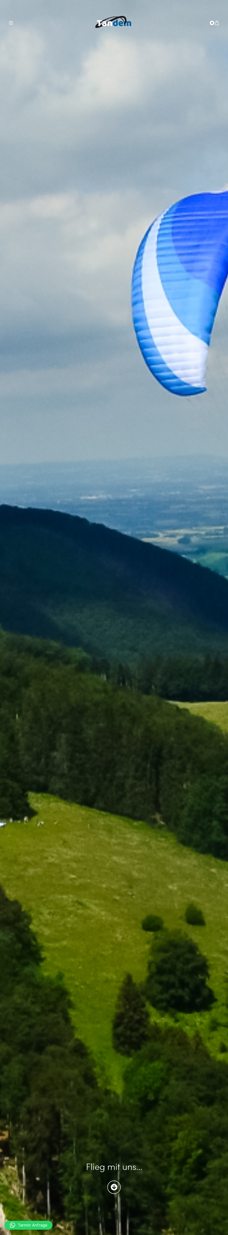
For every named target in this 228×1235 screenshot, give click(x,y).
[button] (28, 1225)
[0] (217, 23)
